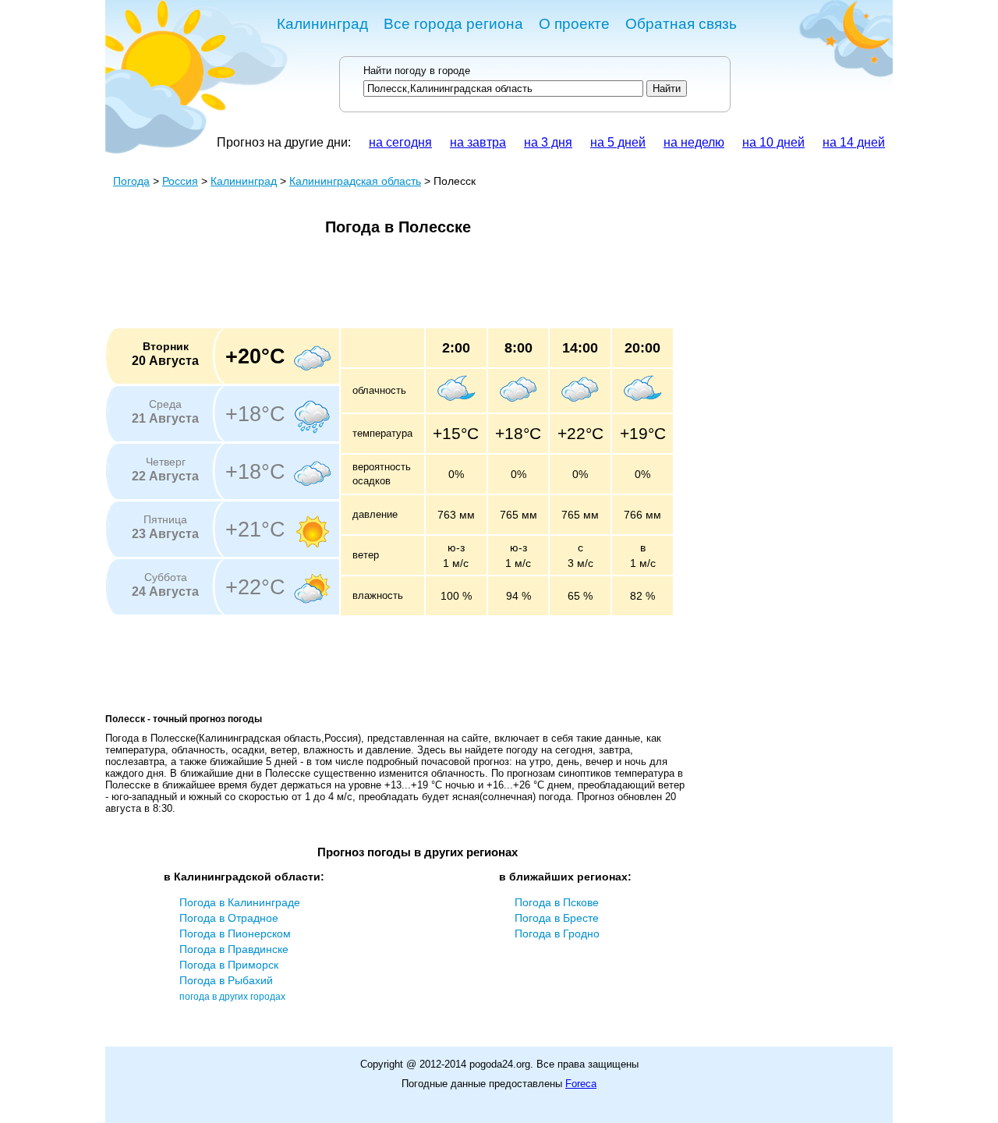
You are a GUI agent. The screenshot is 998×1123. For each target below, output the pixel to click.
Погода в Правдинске (233, 949)
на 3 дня (548, 142)
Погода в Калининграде (239, 902)
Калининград (322, 24)
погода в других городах (232, 996)
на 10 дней (773, 142)
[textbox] (503, 88)
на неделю (694, 142)
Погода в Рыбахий (226, 980)
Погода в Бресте (557, 918)
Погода (131, 181)
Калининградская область (355, 181)
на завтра (478, 142)
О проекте (574, 24)
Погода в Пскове (557, 902)
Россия (180, 181)
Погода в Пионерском (235, 933)
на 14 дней (854, 142)
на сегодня (400, 142)
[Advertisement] (389, 287)
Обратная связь (681, 24)
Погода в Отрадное (228, 918)
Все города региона (453, 24)
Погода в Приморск (228, 964)
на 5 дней (618, 142)
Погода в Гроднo (557, 933)
